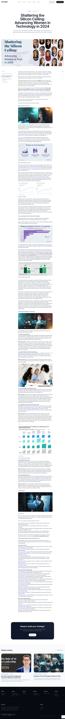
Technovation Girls (21, 607)
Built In (27, 359)
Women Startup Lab (22, 566)
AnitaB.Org (22, 407)
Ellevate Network (21, 576)
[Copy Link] (62, 80)
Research (33, 252)
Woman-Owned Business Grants (24, 551)
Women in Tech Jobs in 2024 (7, 73)
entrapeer (27, 515)
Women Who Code (37, 405)
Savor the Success (21, 584)
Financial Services (36, 694)
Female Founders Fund (22, 563)
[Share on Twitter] (62, 74)
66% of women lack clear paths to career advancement (28, 169)
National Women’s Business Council (25, 581)
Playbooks (24, 693)
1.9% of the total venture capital (42, 176)
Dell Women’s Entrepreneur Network (25, 573)
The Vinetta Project (21, 594)
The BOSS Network (21, 571)
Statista (33, 172)
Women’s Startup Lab (29, 405)
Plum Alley (20, 561)
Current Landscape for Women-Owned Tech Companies (7, 76)
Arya (46, 405)
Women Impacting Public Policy (24, 592)
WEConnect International (23, 589)
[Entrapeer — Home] (4, 2)
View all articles (60, 650)
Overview (2, 693)
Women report (21, 463)
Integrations (3, 694)
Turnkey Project (14, 693)
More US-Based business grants (24, 555)
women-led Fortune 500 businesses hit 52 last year (28, 133)
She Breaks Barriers (22, 604)
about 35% (49, 166)
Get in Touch (32, 634)
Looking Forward (5, 81)
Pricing (56, 693)
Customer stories (47, 693)
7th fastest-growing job (42, 480)
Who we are (57, 694)
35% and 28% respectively (45, 90)
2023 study (21, 137)
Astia (19, 549)
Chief (19, 579)
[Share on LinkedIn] (62, 77)
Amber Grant (20, 546)
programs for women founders (35, 407)
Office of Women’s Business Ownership (27, 586)
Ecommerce (35, 693)
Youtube (41, 708)
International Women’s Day (30, 93)
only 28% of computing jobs (34, 167)
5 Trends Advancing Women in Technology (7, 79)
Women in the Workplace (44, 477)
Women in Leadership (42, 390)
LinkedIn (41, 706)
